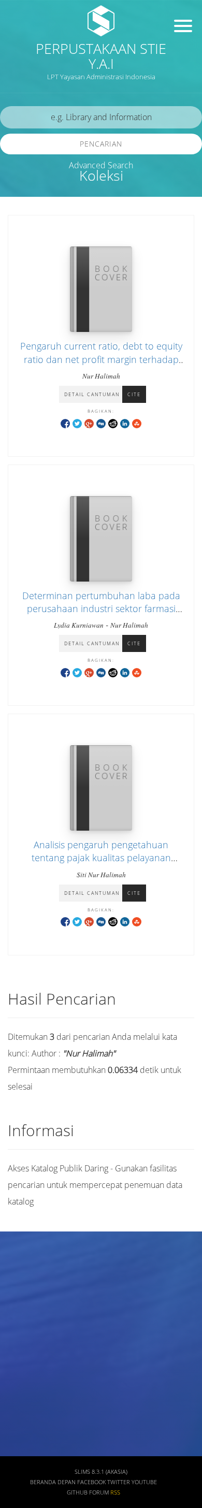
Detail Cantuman (92, 394)
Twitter (118, 1482)
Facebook (91, 1482)
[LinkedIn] (124, 423)
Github (77, 1492)
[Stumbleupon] (136, 423)
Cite (134, 394)
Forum (99, 1492)
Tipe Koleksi (31, 1389)
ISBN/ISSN (28, 1358)
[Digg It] (101, 423)
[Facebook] (65, 423)
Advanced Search (101, 165)
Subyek (23, 1328)
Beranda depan (53, 1482)
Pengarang (28, 1297)
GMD (19, 1449)
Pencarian (101, 144)
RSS (115, 1492)
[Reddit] (113, 423)
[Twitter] (77, 423)
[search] (101, 117)
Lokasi (21, 1419)
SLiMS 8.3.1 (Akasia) (101, 1471)
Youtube (144, 1482)
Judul (19, 1267)
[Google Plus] (89, 423)
